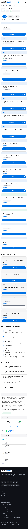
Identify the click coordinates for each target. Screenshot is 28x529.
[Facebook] (11, 482)
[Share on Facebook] (11, 431)
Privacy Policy (19, 524)
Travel (6, 5)
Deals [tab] (17, 16)
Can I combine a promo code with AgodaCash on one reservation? (13, 377)
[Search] (21, 2)
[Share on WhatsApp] (6, 431)
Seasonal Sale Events (5, 502)
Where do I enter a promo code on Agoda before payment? (12, 367)
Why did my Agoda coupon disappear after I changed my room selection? (12, 387)
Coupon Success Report (6, 504)
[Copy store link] (13, 431)
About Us (3, 491)
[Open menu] (25, 2)
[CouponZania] (14, 471)
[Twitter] (5, 482)
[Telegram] (17, 482)
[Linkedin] (14, 482)
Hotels (10, 5)
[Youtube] (8, 482)
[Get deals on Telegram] (19, 2)
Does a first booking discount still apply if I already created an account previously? (12, 382)
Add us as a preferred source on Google (11, 485)
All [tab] (4, 16)
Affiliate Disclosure (4, 524)
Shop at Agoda (13, 426)
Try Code (14, 306)
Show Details (5, 30)
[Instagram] (2, 482)
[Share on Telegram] (9, 431)
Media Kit (3, 495)
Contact (3, 493)
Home (2, 5)
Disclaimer (3, 527)
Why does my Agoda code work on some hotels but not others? (13, 372)
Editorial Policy (12, 524)
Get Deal (13, 206)
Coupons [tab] (10, 16)
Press (2, 497)
